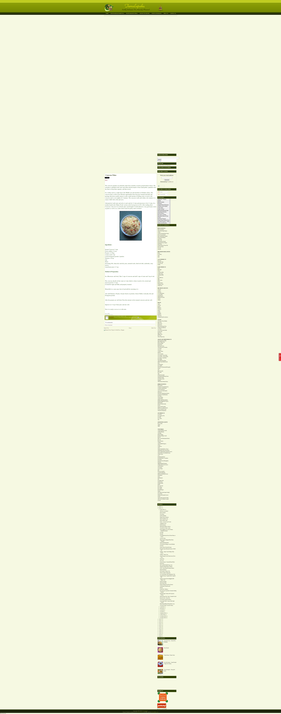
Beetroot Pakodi (162, 512)
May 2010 (162, 608)
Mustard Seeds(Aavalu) (162, 403)
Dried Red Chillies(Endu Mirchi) (163, 393)
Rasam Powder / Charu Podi (165, 597)
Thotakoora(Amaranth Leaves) (163, 495)
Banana (159, 306)
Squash (159, 491)
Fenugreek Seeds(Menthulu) (163, 394)
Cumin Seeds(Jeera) (161, 389)
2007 (160, 506)
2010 (160, 508)
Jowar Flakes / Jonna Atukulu (163, 356)
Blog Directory (3, 713)
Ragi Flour (159, 332)
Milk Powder (160, 280)
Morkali (161, 587)
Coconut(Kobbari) (161, 293)
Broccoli (159, 439)
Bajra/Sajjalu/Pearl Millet (162, 340)
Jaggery (159, 424)
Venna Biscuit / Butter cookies (165, 528)
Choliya (159, 232)
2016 (160, 626)
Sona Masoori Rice (161, 378)
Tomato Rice (162, 558)
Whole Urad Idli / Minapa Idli (165, 572)
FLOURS (159, 319)
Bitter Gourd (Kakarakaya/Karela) (163, 438)
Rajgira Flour (160, 334)
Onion (159, 476)
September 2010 (163, 613)
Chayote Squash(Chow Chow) (163, 448)
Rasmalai (161, 533)
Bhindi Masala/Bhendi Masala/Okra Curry (167, 603)
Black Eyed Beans (161, 229)
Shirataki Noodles (161, 377)
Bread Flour (160, 324)
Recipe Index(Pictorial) (132, 13)
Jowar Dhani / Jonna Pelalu (162, 355)
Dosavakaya (162, 514)
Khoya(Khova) (160, 277)
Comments (162, 194)
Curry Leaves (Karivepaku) (162, 390)
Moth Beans (160, 244)
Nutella (159, 264)
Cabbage (159, 442)
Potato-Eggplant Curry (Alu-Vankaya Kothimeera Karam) (166, 530)
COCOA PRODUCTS (162, 259)
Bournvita (159, 260)
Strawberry (160, 315)
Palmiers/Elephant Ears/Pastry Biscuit (166, 584)
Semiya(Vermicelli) (161, 374)
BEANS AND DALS (161, 228)
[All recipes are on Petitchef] (161, 707)
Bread (159, 253)
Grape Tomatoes (160, 466)
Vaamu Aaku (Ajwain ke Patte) (163, 497)
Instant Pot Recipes (145, 13)
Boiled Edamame (163, 524)
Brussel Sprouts (160, 441)
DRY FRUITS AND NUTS (163, 288)
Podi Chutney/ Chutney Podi (165, 571)
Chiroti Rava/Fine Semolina (162, 347)
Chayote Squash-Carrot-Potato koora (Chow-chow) (168, 557)
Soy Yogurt (160, 418)
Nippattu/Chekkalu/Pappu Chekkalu (166, 566)
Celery (159, 447)
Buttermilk (159, 269)
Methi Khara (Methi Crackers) (165, 526)
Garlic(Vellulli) (160, 397)
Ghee (159, 276)
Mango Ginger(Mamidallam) (163, 400)
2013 (160, 622)
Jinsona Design (140, 712)
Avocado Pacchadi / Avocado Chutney (166, 605)
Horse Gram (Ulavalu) (162, 234)
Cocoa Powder (160, 263)
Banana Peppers (160, 434)
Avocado (159, 305)
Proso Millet (160, 365)
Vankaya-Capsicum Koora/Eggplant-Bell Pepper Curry (167, 579)
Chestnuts (159, 292)
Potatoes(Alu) (160, 481)
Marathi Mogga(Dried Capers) (163, 401)
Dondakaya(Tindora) (161, 456)
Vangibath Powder (163, 523)
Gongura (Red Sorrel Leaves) (163, 464)
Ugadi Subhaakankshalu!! (164, 542)
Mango (159, 310)
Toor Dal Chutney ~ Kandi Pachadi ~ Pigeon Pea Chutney (170, 663)
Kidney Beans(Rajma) (161, 237)
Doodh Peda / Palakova (164, 589)
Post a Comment (108, 325)
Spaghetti (159, 380)
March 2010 (162, 509)
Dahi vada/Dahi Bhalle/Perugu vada (166, 565)
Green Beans (160, 467)
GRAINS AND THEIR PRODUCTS (165, 339)
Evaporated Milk (160, 274)
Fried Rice (161, 545)
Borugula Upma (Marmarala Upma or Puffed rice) (168, 549)
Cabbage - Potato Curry (164, 554)
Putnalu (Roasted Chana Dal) (163, 245)
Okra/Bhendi (160, 475)
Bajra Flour (160, 322)
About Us (166, 13)
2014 (160, 623)
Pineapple (159, 313)
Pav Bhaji (161, 532)
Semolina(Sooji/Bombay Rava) (163, 376)
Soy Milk (159, 417)
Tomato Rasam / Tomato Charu (169, 655)
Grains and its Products (123, 317)
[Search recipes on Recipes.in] (162, 708)
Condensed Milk (160, 272)
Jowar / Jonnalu (160, 353)
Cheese (159, 271)
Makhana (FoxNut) (161, 297)
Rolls (159, 256)
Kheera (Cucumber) (161, 471)
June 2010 (162, 610)
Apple (159, 303)
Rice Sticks (160, 372)
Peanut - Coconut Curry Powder (165, 521)
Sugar (159, 426)
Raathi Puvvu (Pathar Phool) (163, 407)
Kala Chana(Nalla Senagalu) (163, 236)
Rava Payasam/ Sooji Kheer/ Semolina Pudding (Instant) (168, 591)
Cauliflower (160, 446)
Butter (159, 268)
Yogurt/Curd (160, 285)
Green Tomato (160, 468)
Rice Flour (159, 335)
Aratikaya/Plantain (161, 431)
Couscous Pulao (110, 175)
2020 (160, 633)
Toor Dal (159, 248)
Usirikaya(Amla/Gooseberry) (163, 317)
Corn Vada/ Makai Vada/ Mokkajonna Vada (167, 574)
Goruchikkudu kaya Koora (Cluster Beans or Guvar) (167, 536)
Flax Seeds (160, 396)
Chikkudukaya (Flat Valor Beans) (163, 450)
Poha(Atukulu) (160, 364)
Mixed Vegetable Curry (164, 518)
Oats (158, 369)
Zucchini (159, 500)
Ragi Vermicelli (160, 371)
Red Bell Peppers (161, 489)
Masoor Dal (160, 240)
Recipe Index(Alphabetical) (117, 13)
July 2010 (162, 611)
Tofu (158, 419)
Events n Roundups (156, 13)
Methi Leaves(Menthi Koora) (163, 473)
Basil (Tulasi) (160, 385)
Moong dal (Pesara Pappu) (162, 242)
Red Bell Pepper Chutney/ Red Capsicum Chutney (167, 594)
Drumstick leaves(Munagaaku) (163, 460)
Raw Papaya (160, 488)
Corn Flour (160, 328)
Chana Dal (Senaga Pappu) (162, 230)
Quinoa (159, 368)
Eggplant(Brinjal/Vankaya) (162, 463)
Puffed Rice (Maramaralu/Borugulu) (164, 367)
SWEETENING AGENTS (163, 422)
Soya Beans (160, 414)
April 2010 (162, 606)
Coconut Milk (160, 294)
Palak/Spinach (160, 477)
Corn (158, 455)
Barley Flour (160, 323)
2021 (160, 634)
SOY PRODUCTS (161, 413)
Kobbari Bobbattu (163, 515)
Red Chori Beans (161, 246)
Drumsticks (160, 459)
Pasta (159, 363)
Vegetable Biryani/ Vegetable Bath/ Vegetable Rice (167, 576)
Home (107, 13)
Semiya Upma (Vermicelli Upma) (165, 547)
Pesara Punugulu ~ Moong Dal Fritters (169, 670)
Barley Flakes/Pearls (161, 342)
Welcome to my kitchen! (164, 511)
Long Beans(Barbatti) (161, 472)
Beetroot (159, 437)
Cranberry (159, 309)
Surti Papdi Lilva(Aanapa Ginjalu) (164, 492)
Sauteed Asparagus (163, 581)
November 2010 (163, 616)
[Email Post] (138, 317)
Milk (158, 278)
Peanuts (159, 298)
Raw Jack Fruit (160, 485)
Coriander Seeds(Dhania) (162, 388)
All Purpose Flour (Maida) (162, 321)
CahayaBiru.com (155, 712)
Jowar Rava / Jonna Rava (162, 357)
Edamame (159, 462)
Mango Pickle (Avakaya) (164, 517)
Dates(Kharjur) (160, 296)
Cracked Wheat (160, 351)
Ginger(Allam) (160, 398)
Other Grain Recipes (133, 317)
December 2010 (163, 617)
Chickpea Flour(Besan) (162, 327)
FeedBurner (170, 181)
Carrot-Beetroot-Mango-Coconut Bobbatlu (167, 544)
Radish (159, 484)
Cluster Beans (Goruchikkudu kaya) (164, 452)
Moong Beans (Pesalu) (162, 241)
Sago (158, 373)
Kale (158, 470)
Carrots (159, 445)
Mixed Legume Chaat (163, 520)
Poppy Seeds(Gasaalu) (162, 406)
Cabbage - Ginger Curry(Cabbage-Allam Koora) (167, 552)
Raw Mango (160, 487)
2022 (160, 636)
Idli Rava (159, 352)
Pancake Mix (160, 331)
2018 (160, 630)
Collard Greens (160, 454)
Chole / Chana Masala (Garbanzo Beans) (167, 568)
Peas (158, 479)
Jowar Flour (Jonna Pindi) (162, 330)
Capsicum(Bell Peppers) (162, 443)
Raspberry (159, 314)
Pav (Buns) (160, 254)
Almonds (159, 289)
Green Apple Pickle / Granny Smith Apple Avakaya (167, 602)
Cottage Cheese (160, 273)
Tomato (159, 496)
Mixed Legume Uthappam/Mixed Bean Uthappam (166, 540)
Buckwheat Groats (161, 346)
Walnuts (159, 299)
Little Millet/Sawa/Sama (162, 360)
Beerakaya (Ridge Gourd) (162, 435)
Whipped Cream (160, 284)
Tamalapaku (141, 4)
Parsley (159, 405)
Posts (160, 192)
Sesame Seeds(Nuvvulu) (162, 409)
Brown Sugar (160, 423)
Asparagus (159, 433)
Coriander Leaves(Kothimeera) (163, 386)
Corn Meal (159, 348)
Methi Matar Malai (163, 583)
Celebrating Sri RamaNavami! (165, 586)
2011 (160, 619)
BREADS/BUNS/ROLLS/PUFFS (164, 251)
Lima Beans (160, 238)
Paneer (159, 281)
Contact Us (173, 13)
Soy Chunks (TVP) (161, 415)
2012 (160, 620)
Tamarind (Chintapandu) (162, 410)
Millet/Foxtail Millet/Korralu (163, 361)
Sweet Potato (160, 493)
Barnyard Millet (160, 343)
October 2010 (162, 614)
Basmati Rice (160, 344)
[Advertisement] (130, 163)
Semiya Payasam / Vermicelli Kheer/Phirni (167, 562)
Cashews (159, 290)
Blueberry (159, 307)
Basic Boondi (166, 647)
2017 (160, 628)
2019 (160, 631)
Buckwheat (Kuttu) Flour (162, 326)
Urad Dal (159, 249)
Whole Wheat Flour (161, 336)
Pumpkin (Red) (160, 483)
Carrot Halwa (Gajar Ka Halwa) (165, 599)
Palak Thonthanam (163, 569)
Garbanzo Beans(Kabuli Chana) (163, 233)
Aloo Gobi (162, 560)
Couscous (116, 317)
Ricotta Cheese (160, 282)
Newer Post (106, 328)
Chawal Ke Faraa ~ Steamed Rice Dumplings (170, 641)
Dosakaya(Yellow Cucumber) (163, 458)
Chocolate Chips (160, 262)
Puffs (159, 255)
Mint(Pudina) (160, 402)
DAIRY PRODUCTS (162, 267)
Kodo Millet (160, 359)
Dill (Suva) (160, 392)
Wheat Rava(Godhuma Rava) (163, 381)
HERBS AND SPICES (162, 384)
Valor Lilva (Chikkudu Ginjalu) (163, 498)
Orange (159, 311)
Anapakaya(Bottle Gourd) (162, 430)
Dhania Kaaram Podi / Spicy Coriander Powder (168, 596)
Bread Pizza (162, 563)
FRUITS (159, 302)
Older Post (153, 328)
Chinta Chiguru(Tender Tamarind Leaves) (165, 451)
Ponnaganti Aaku (161, 480)
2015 (160, 625)
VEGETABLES (161, 429)
